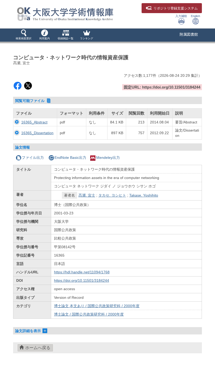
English (195, 16)
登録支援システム (175, 8)
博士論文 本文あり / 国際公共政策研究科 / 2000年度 (96, 306)
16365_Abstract (34, 122)
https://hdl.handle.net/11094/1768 (82, 272)
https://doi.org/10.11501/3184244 (81, 280)
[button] (23, 35)
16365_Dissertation (37, 133)
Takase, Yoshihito (143, 195)
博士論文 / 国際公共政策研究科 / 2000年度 (89, 314)
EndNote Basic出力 (70, 157)
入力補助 (181, 16)
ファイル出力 (33, 157)
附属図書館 (189, 34)
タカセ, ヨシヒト (112, 195)
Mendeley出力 (108, 157)
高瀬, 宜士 (86, 195)
